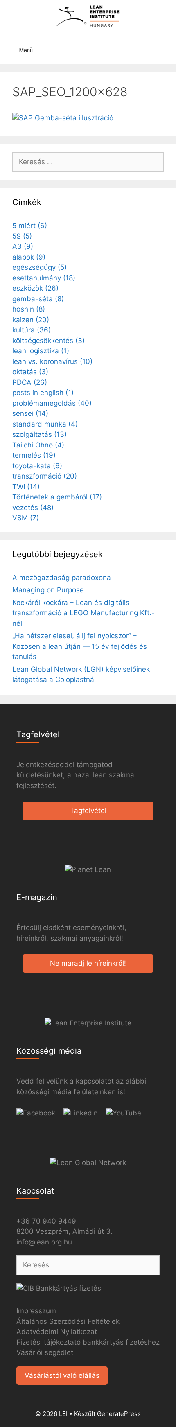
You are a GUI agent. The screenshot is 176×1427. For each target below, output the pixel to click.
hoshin (28, 309)
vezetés (33, 508)
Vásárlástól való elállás (62, 1375)
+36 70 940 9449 (46, 1221)
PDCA (29, 382)
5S (22, 236)
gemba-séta (38, 299)
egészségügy (39, 267)
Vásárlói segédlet (44, 1352)
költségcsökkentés (48, 340)
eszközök (35, 288)
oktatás (30, 372)
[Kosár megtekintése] (165, 50)
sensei (30, 413)
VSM (25, 518)
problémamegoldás (52, 403)
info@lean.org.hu (44, 1242)
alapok (28, 257)
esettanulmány (43, 278)
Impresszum (36, 1311)
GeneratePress (119, 1414)
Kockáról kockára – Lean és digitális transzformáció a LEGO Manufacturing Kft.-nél (83, 613)
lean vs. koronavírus (52, 361)
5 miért (29, 225)
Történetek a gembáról (57, 497)
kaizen (30, 320)
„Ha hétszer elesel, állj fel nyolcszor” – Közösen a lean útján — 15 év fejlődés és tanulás (79, 646)
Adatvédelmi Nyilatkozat (56, 1332)
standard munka (45, 424)
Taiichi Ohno (38, 445)
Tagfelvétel (88, 810)
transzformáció (44, 476)
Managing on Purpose (48, 590)
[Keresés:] (88, 162)
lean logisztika (40, 351)
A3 (22, 246)
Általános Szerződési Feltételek (68, 1321)
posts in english (43, 392)
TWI (26, 487)
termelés (34, 455)
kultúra (31, 330)
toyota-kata (37, 466)
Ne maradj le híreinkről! (88, 963)
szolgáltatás (39, 434)
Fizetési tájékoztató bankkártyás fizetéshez (88, 1342)
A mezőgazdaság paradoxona (61, 578)
